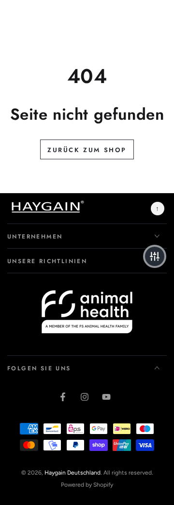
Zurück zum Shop (87, 149)
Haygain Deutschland (72, 472)
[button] (154, 256)
